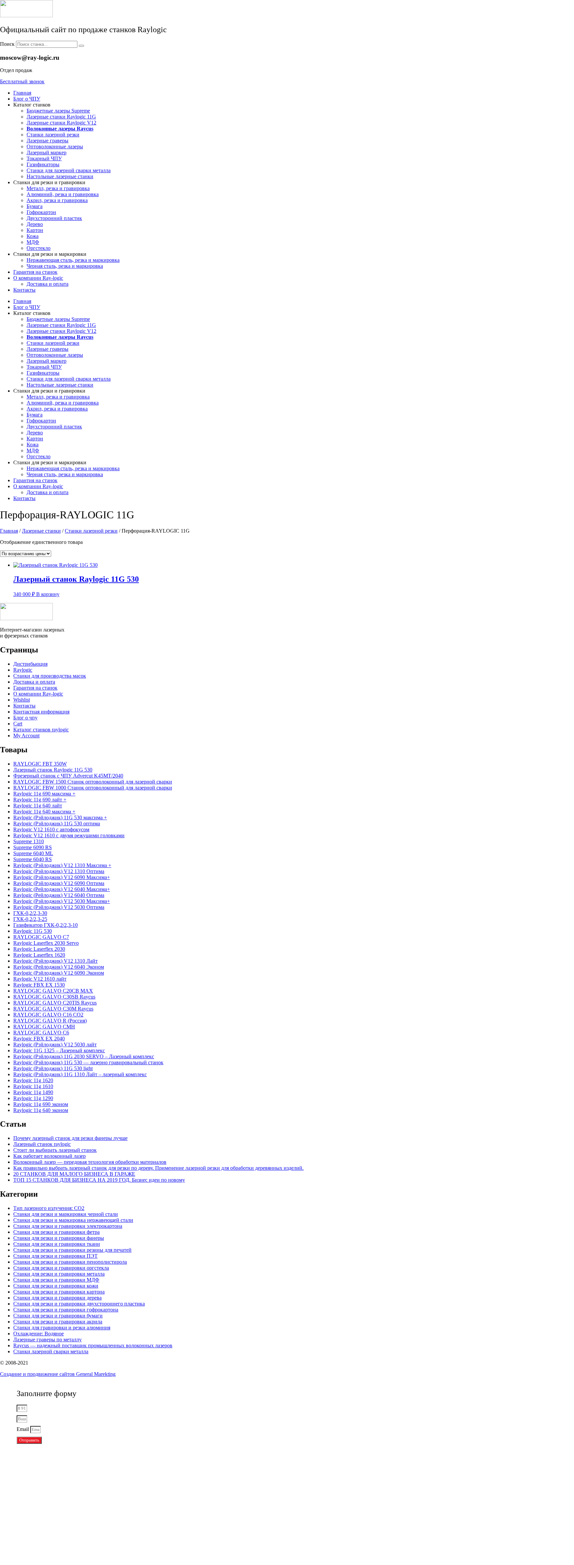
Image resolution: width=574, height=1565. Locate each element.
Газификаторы (43, 164)
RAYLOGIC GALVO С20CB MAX (53, 991)
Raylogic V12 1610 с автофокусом (51, 829)
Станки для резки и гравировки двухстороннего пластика (79, 1303)
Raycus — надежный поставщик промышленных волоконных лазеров (92, 1345)
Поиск (7, 44)
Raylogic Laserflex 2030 (39, 949)
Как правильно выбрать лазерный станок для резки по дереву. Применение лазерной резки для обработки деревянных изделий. (158, 1168)
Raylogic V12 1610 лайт (39, 979)
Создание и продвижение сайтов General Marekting (58, 1374)
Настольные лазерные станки (60, 176)
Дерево (35, 224)
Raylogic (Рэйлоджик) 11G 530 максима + (60, 817)
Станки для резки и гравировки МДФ (56, 1280)
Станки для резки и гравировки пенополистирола (70, 1262)
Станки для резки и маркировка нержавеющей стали (73, 1220)
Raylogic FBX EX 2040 (39, 1038)
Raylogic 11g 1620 (33, 1080)
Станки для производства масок (49, 676)
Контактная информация (41, 711)
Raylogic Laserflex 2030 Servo (46, 943)
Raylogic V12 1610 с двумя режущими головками (69, 835)
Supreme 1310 (28, 841)
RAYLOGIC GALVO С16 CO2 (48, 1014)
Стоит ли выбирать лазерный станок (55, 1150)
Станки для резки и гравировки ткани (56, 1244)
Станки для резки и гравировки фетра (56, 1232)
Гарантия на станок (35, 272)
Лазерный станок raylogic (42, 1144)
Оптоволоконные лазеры (55, 146)
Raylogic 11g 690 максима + (44, 793)
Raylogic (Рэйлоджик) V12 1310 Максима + (62, 865)
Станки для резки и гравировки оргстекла (61, 1268)
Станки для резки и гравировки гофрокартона (65, 1309)
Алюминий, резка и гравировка (63, 194)
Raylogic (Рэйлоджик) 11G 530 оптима (56, 823)
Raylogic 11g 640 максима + (44, 811)
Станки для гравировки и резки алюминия (61, 1327)
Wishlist (21, 700)
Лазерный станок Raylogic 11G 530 (52, 770)
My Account (26, 735)
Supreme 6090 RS (32, 847)
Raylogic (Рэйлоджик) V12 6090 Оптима (58, 883)
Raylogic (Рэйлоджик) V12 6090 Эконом (58, 973)
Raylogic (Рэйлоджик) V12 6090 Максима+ (61, 877)
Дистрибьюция (30, 664)
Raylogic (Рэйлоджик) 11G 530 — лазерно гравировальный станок (88, 1062)
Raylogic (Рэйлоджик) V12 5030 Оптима (58, 907)
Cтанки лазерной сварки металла (50, 1351)
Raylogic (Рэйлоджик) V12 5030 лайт (55, 1044)
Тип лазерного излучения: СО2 (48, 1208)
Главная (22, 93)
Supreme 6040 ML (33, 853)
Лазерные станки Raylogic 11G (61, 116)
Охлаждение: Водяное (38, 1333)
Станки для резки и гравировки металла (59, 1274)
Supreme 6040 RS (32, 859)
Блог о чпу (25, 717)
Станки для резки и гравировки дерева (57, 1298)
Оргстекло (38, 248)
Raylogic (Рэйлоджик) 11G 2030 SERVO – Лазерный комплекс (83, 1056)
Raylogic (22, 670)
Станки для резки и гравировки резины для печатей (72, 1250)
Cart (17, 723)
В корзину (47, 594)
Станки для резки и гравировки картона (59, 1292)
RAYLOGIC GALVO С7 (41, 937)
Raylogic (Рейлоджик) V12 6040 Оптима (58, 895)
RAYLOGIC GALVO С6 (41, 1032)
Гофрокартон (41, 212)
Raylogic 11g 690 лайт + (39, 799)
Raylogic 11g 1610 (33, 1086)
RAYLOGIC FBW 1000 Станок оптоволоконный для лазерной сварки (92, 787)
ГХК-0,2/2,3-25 (30, 919)
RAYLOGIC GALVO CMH (44, 1026)
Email (23, 1429)
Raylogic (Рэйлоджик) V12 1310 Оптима (58, 871)
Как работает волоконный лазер (49, 1156)
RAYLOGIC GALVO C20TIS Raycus (55, 1003)
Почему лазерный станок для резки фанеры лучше (70, 1138)
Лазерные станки (41, 531)
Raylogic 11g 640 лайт (37, 805)
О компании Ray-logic (38, 278)
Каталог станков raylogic (41, 729)
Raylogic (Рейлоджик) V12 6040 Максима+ (61, 889)
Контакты (24, 290)
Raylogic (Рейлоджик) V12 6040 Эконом (58, 967)
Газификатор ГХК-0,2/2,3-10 (45, 925)
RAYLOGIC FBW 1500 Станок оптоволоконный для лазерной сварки (92, 781)
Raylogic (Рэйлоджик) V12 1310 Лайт (55, 961)
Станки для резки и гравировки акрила (57, 1321)
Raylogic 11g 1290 (33, 1098)
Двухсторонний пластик (54, 218)
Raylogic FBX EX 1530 (39, 985)
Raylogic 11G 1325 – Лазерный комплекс (59, 1050)
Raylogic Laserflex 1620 (39, 955)
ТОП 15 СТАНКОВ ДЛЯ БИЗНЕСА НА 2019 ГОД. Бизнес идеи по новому (99, 1180)
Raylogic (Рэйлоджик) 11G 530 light (53, 1068)
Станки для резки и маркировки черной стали (65, 1214)
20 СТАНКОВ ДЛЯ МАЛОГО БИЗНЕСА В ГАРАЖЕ (74, 1174)
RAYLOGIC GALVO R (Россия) (50, 1020)
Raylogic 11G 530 (32, 931)
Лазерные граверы (47, 140)
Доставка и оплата (47, 284)
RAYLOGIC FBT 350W (40, 764)
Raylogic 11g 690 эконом (40, 1104)
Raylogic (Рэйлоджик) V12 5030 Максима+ (61, 901)
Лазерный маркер (46, 152)
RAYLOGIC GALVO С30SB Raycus (54, 997)
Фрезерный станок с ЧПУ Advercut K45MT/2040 (68, 776)
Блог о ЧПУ (26, 99)
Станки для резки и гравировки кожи (55, 1286)
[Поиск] (81, 46)
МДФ (33, 242)
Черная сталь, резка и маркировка (65, 266)
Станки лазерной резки (53, 134)
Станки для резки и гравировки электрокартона (67, 1226)
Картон (35, 230)
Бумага (35, 206)
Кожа (33, 236)
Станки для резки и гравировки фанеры (58, 1238)
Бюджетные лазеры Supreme (58, 110)
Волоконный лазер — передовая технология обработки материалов (89, 1162)
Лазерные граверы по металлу (47, 1339)
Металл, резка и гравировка (58, 188)
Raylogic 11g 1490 (33, 1092)
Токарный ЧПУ (44, 158)
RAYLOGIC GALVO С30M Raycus (53, 1008)
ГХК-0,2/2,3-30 (30, 913)
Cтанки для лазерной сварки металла (69, 170)
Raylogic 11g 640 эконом (40, 1110)
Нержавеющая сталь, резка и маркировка (73, 260)
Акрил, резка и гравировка (57, 200)
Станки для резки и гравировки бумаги (58, 1315)
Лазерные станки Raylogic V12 (61, 122)
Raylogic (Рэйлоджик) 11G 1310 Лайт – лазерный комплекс (80, 1074)
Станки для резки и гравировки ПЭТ (55, 1256)
